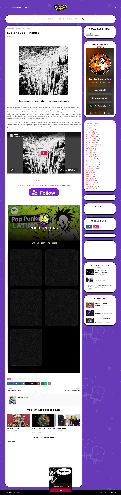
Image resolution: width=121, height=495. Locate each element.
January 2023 (90, 189)
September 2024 (91, 169)
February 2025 (90, 159)
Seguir (60, 490)
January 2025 (90, 161)
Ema (27, 397)
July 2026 (89, 125)
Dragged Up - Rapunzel (103, 285)
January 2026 (90, 137)
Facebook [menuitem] (61, 19)
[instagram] (115, 7)
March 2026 (90, 133)
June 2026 (89, 127)
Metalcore (27, 379)
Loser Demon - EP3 (64, 428)
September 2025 (91, 145)
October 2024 (90, 167)
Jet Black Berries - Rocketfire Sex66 (101, 271)
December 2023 (91, 187)
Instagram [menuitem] (51, 19)
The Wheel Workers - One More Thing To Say (43, 429)
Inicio (7, 7)
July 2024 (89, 173)
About (106, 492)
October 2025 (90, 143)
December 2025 (91, 139)
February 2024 (90, 183)
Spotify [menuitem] (69, 19)
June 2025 (89, 151)
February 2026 (91, 135)
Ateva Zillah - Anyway (103, 311)
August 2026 (90, 123)
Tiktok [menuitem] (77, 19)
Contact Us (113, 492)
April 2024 (89, 179)
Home (8, 28)
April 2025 (89, 155)
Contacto (26, 7)
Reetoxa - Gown (13, 428)
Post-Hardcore (15, 28)
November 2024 (91, 165)
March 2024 (90, 181)
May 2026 (89, 129)
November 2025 (91, 141)
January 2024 (90, 185)
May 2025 (89, 153)
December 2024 (91, 163)
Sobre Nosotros (16, 7)
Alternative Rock (17, 379)
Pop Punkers (19, 492)
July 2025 (89, 149)
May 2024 (89, 177)
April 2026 (89, 131)
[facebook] (112, 7)
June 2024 (89, 175)
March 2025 (90, 157)
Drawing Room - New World (102, 319)
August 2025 (90, 147)
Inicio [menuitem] (43, 19)
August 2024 (90, 171)
